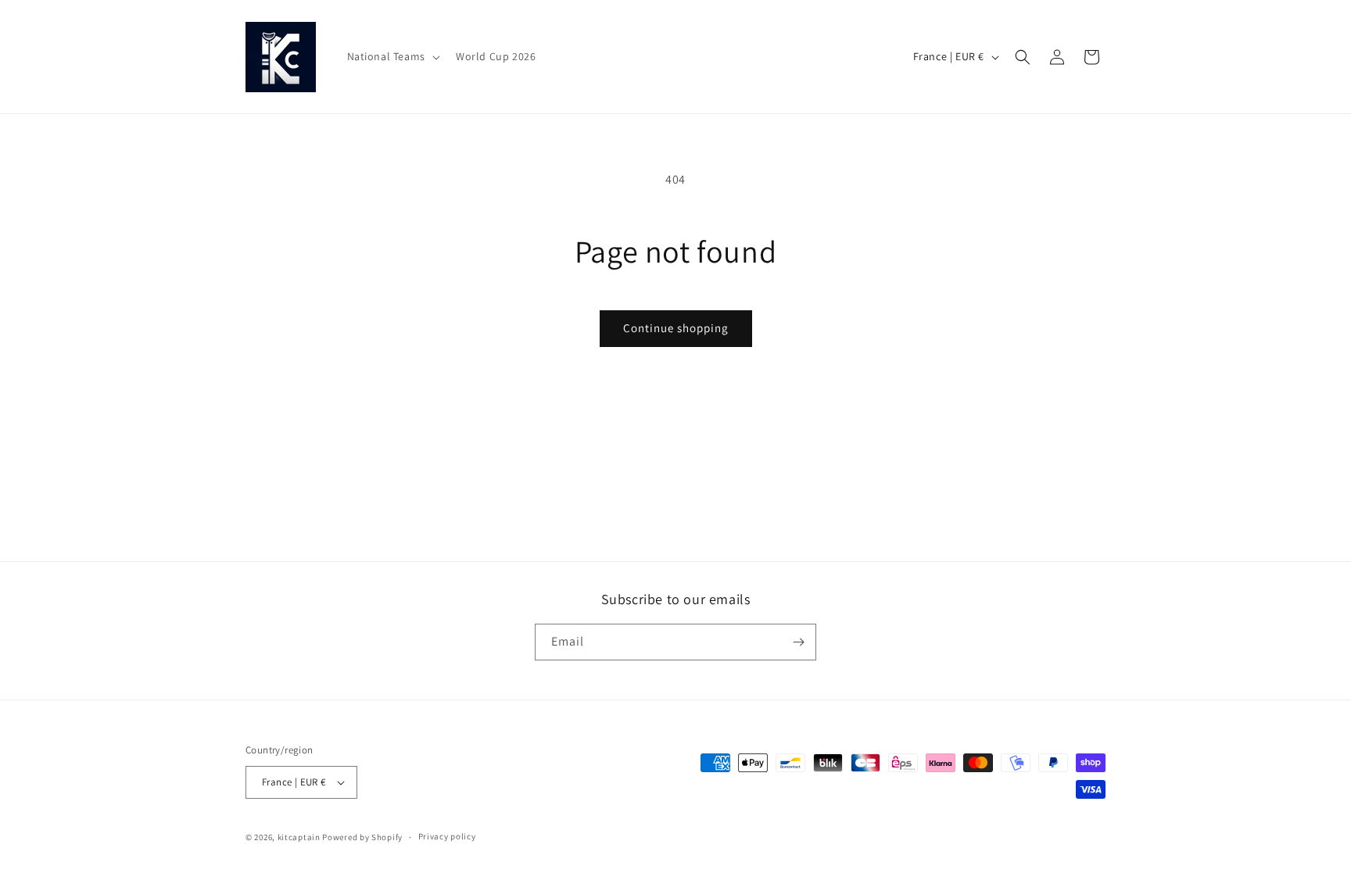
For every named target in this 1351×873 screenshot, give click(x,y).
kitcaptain (299, 837)
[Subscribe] (798, 642)
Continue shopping (676, 327)
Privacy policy (447, 836)
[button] (392, 56)
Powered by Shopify (362, 837)
